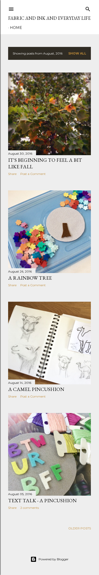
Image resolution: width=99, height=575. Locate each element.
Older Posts (79, 528)
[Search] (88, 8)
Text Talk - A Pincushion (42, 500)
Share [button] (12, 174)
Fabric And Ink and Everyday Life (49, 18)
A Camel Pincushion (36, 389)
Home (16, 27)
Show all (77, 53)
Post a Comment (33, 174)
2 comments (29, 508)
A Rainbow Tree (30, 278)
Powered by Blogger (54, 559)
